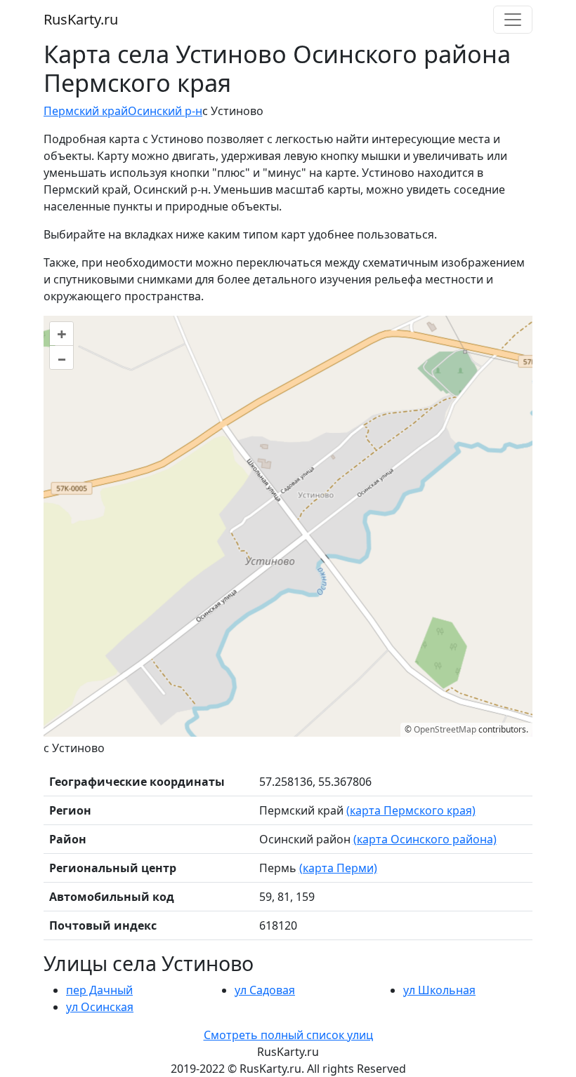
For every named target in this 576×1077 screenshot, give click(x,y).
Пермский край (86, 111)
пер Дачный (99, 990)
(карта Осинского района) (425, 839)
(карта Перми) (338, 868)
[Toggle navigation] (512, 20)
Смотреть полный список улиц (288, 1035)
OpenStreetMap (445, 729)
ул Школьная (439, 990)
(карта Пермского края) (411, 810)
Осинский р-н (165, 111)
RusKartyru (81, 19)
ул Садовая (265, 990)
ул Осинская (99, 1007)
